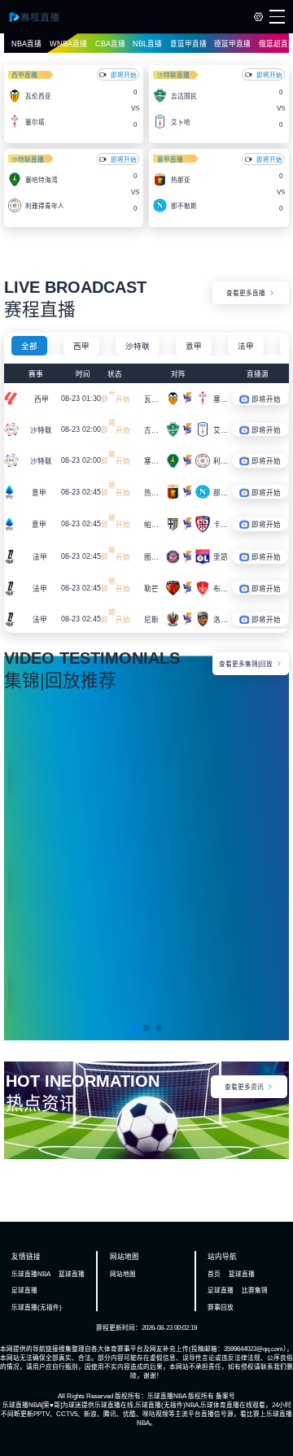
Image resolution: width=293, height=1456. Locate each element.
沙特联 (137, 346)
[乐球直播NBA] (41, 17)
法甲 (246, 346)
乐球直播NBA (30, 1274)
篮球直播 (72, 1274)
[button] (134, 1028)
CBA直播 (110, 44)
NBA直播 (26, 44)
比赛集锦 (255, 1290)
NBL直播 (147, 44)
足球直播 (24, 1290)
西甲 (81, 346)
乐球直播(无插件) (36, 1307)
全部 (29, 346)
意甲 (194, 346)
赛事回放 (221, 1307)
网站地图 (123, 1274)
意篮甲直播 (188, 44)
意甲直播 (170, 159)
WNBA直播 (68, 44)
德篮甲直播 (232, 44)
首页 (214, 1274)
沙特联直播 (173, 75)
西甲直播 (24, 75)
